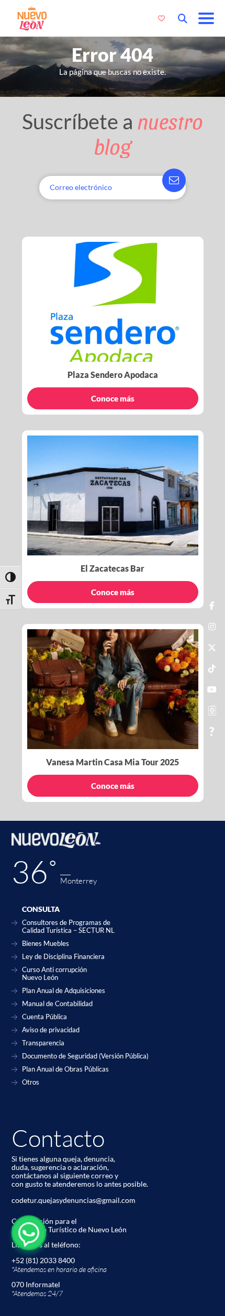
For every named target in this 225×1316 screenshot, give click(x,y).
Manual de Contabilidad (57, 1004)
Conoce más (112, 398)
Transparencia (43, 1043)
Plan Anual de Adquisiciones (63, 991)
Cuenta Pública (44, 1017)
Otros (30, 1082)
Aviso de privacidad (51, 1030)
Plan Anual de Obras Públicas (65, 1069)
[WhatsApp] (29, 1232)
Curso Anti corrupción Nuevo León (54, 974)
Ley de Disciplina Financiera (63, 957)
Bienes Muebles (45, 943)
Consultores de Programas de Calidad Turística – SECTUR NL (68, 926)
